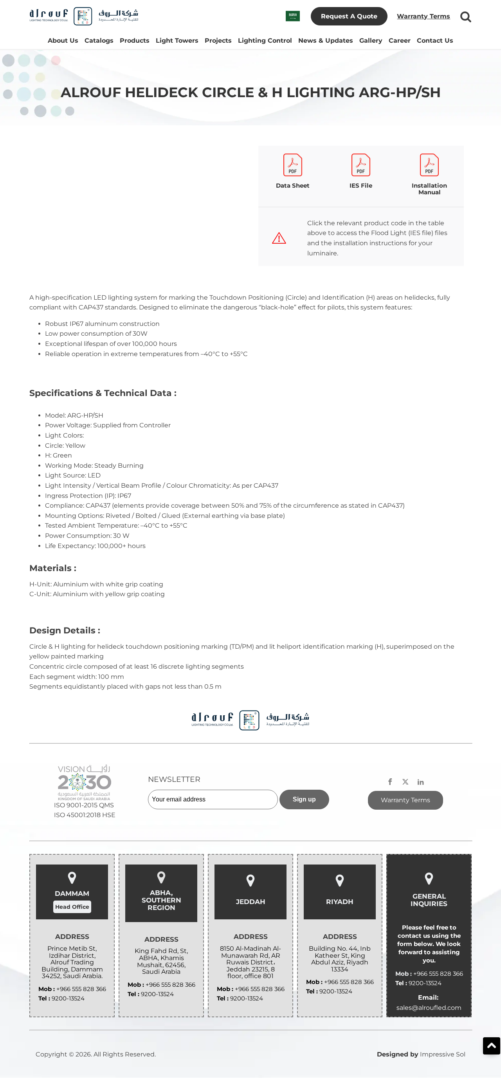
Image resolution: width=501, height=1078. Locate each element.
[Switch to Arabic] (293, 16)
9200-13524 (68, 998)
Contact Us (435, 40)
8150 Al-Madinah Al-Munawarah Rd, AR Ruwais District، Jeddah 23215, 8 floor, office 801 (250, 962)
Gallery (370, 40)
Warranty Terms (423, 16)
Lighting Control (265, 40)
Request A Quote (349, 16)
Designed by (397, 1054)
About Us (63, 40)
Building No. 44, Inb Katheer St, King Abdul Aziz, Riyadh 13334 (340, 959)
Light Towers (177, 40)
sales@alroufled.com (428, 1007)
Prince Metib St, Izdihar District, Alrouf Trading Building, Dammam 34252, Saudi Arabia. (72, 962)
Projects (218, 40)
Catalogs (99, 40)
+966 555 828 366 (81, 989)
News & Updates (325, 40)
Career (400, 40)
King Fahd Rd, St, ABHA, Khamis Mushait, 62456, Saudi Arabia (161, 961)
